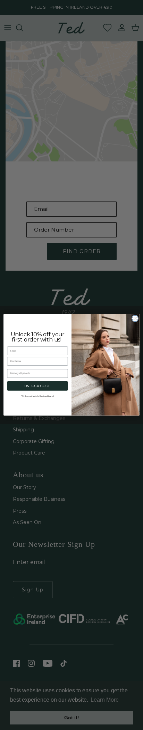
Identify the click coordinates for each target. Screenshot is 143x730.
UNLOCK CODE (37, 386)
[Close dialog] (135, 319)
